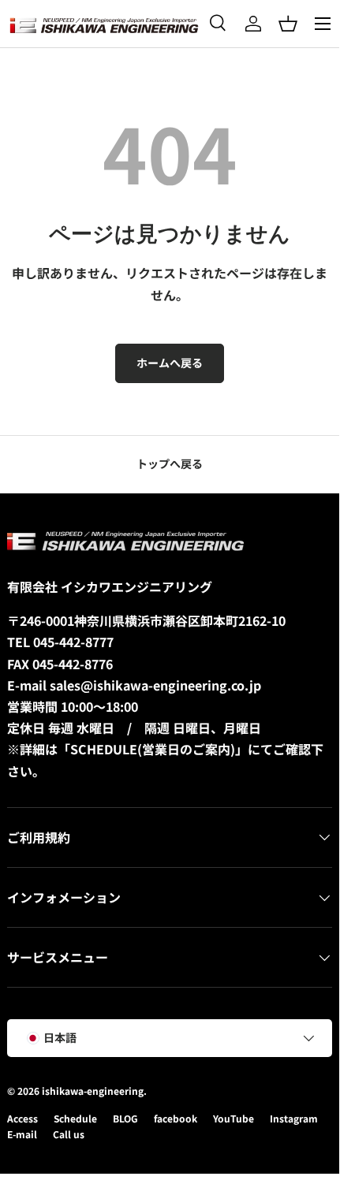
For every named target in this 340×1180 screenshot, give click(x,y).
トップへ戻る (169, 463)
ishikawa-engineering (93, 1090)
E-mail (22, 1134)
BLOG (125, 1118)
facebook (175, 1118)
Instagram (294, 1118)
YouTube (233, 1118)
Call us (68, 1134)
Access (22, 1118)
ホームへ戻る (169, 362)
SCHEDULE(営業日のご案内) (152, 748)
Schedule (75, 1118)
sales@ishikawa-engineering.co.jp (155, 685)
